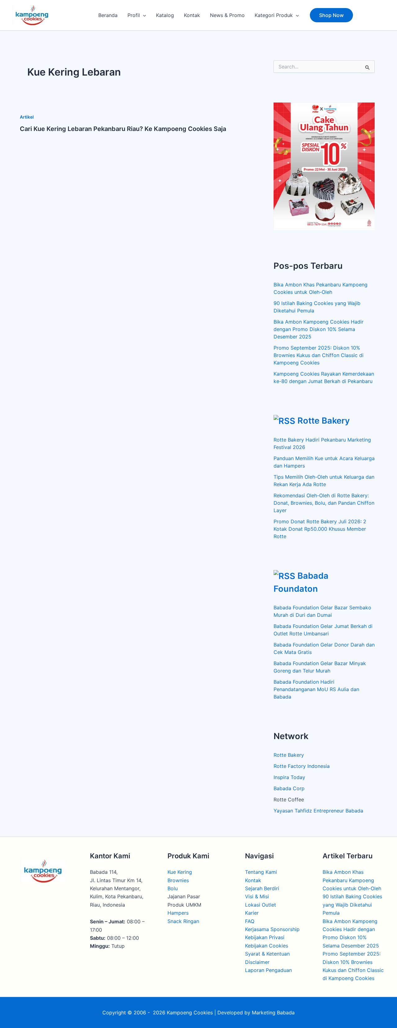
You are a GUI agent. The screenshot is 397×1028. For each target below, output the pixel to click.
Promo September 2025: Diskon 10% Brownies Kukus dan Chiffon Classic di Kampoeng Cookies (319, 355)
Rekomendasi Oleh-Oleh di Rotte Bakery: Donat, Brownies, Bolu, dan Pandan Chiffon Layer (324, 502)
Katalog (165, 15)
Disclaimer (257, 962)
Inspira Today (289, 777)
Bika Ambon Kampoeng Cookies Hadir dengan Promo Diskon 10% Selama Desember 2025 (319, 329)
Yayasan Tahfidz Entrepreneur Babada (318, 811)
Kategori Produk (274, 15)
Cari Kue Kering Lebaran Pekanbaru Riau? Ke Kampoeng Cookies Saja (123, 129)
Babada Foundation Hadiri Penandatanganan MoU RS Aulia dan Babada (316, 689)
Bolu (172, 888)
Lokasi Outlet (260, 905)
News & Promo (227, 15)
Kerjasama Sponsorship (272, 929)
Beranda (108, 15)
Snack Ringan (183, 921)
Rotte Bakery (323, 421)
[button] (143, 15)
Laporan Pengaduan (268, 970)
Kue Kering (179, 872)
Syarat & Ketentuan (267, 954)
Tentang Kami (261, 872)
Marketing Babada (273, 1012)
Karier (252, 913)
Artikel (27, 117)
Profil (133, 15)
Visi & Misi (257, 896)
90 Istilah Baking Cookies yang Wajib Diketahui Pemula (352, 904)
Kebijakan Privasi (264, 937)
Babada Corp (289, 788)
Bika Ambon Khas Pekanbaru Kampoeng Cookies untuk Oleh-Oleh (352, 880)
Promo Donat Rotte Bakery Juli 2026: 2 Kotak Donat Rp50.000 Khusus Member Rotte (320, 528)
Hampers (178, 913)
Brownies (178, 880)
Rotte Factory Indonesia (302, 766)
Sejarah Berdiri (262, 888)
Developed (230, 1012)
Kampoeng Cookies (190, 1012)
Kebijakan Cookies (266, 946)
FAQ (249, 921)
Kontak (192, 15)
